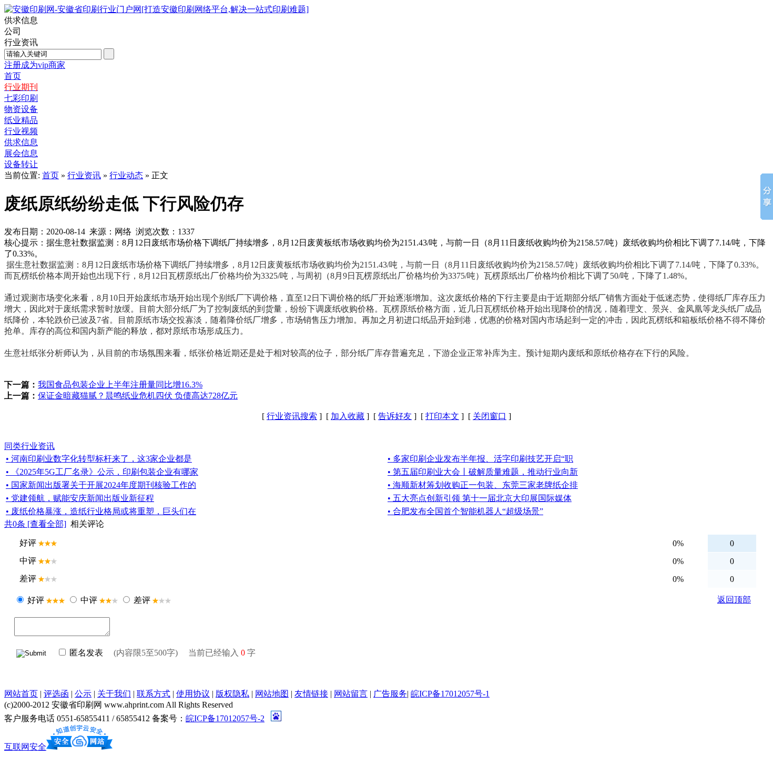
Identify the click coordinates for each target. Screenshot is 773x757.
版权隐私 (232, 693)
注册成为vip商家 (34, 64)
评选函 (56, 693)
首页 (50, 175)
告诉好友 (395, 416)
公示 (83, 693)
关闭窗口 (489, 416)
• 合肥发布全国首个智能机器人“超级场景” (465, 511)
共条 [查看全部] (35, 523)
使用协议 (193, 693)
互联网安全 (25, 746)
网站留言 (351, 693)
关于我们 (114, 693)
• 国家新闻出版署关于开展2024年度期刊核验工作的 (101, 484)
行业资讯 (84, 175)
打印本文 (442, 416)
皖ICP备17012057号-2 (225, 718)
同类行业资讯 (29, 446)
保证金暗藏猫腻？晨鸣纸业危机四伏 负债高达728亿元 (138, 395)
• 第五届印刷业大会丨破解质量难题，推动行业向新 (483, 471)
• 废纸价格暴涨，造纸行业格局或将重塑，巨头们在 (101, 511)
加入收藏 (347, 416)
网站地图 (272, 693)
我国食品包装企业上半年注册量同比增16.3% (120, 384)
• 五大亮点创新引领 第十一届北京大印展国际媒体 (480, 498)
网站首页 (21, 693)
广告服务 (390, 693)
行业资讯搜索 (292, 416)
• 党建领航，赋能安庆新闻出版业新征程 (80, 498)
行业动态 (126, 175)
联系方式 (153, 693)
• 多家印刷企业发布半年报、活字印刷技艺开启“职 (480, 458)
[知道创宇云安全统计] (79, 746)
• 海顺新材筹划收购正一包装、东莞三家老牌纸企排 (483, 484)
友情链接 (311, 693)
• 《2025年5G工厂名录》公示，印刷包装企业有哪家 (102, 471)
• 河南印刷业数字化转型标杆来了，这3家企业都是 (99, 458)
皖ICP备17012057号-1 (450, 693)
